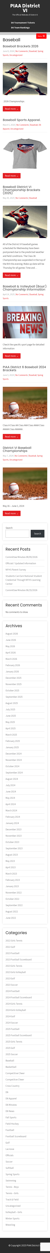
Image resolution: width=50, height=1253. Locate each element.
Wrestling (10, 1224)
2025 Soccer (12, 1054)
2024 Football (13, 991)
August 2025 (12, 703)
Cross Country (12, 1085)
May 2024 (10, 797)
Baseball (33, 51)
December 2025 (13, 677)
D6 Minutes (11, 1104)
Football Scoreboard (16, 1136)
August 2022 (12, 911)
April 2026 (11, 652)
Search (9, 527)
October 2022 (12, 898)
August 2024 (12, 778)
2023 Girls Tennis (14, 965)
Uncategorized (15, 55)
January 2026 (12, 671)
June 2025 (11, 715)
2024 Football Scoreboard (19, 997)
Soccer (9, 1161)
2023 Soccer (12, 984)
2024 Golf (10, 1016)
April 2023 (11, 867)
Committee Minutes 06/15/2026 (21, 590)
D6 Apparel (11, 1098)
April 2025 (11, 728)
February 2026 (13, 665)
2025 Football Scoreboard (19, 1035)
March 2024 (11, 810)
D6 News (10, 1111)
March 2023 (11, 873)
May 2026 (10, 646)
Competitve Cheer (15, 1079)
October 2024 (12, 766)
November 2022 (14, 892)
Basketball (11, 1066)
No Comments (21, 51)
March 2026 (11, 658)
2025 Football (12, 1029)
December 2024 (14, 753)
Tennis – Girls (12, 1193)
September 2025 (14, 696)
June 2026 (11, 640)
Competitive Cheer (15, 1073)
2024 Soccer (12, 1022)
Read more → (11, 108)
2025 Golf (10, 1047)
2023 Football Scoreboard (19, 959)
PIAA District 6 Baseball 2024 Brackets (24, 368)
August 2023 (12, 854)
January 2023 (12, 886)
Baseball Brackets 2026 (20, 46)
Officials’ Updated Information (21, 563)
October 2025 (12, 690)
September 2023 (14, 848)
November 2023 (14, 835)
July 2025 (10, 709)
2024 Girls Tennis (14, 1003)
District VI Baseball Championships (17, 449)
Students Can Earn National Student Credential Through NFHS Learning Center (24, 579)
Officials (9, 1155)
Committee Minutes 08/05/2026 (22, 557)
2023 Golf (10, 978)
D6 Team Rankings (20, 27)
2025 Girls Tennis (14, 1041)
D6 (7, 1092)
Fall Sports (11, 1117)
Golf (8, 1142)
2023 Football (12, 953)
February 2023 (13, 880)
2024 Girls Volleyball (16, 1010)
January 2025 (12, 747)
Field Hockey (12, 1123)
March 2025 (11, 734)
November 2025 (14, 684)
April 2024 (11, 804)
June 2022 (11, 917)
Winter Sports (12, 1218)
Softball (10, 1167)
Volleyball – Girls (14, 1212)
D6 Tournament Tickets (23, 22)
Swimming (11, 1180)
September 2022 (14, 905)
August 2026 (12, 633)
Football (10, 1130)
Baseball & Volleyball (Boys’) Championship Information (25, 288)
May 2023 (10, 861)
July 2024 (10, 785)
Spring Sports (12, 1174)
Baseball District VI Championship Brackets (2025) (21, 190)
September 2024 (14, 772)
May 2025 (10, 722)
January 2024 (12, 823)
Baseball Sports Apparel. (22, 120)
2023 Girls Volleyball (16, 972)
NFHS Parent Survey (16, 569)
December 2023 (13, 829)
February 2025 (13, 741)
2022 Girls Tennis (14, 940)
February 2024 (13, 816)
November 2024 (14, 760)
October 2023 (12, 842)
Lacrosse (10, 1149)
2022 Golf (10, 946)
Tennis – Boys (12, 1186)
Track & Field (12, 1199)
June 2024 (11, 791)
